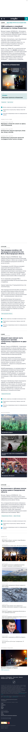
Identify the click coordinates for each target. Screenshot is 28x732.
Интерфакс (14, 19)
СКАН (2, 713)
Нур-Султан (10, 102)
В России (3, 146)
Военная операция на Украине (9, 668)
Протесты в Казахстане (11, 65)
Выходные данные (4, 726)
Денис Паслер (12, 190)
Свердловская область (7, 516)
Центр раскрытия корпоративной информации (9, 715)
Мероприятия (11, 678)
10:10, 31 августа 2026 (5, 147)
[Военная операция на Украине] (14, 666)
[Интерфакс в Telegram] (4, 718)
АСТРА (2, 708)
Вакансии (21, 677)
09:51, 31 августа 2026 (5, 335)
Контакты (3, 677)
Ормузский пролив (6, 393)
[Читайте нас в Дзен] (2, 718)
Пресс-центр (15, 677)
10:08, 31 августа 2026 (5, 486)
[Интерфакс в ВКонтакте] (6, 718)
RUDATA (2, 714)
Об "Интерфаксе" (9, 677)
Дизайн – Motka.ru (4, 728)
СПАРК (2, 703)
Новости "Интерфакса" (5, 711)
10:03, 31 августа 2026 (5, 247)
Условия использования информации (8, 725)
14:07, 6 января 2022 (5, 24)
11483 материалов (5, 670)
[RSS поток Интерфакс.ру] (8, 718)
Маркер (2, 707)
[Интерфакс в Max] (10, 718)
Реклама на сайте (4, 678)
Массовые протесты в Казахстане (16, 22)
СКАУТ (2, 706)
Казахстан (4, 102)
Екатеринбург (5, 190)
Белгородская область (7, 313)
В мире (3, 22)
